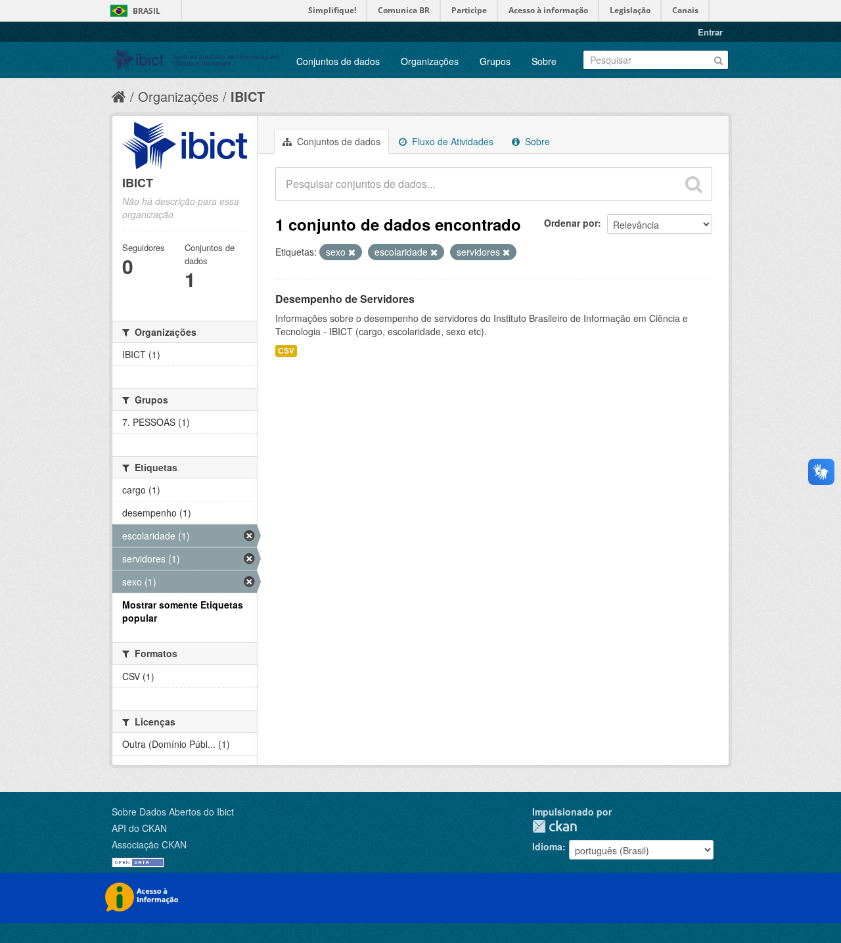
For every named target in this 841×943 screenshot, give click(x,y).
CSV (286, 350)
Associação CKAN (149, 844)
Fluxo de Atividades (451, 141)
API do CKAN (139, 828)
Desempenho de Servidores (345, 298)
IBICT (248, 96)
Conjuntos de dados (338, 61)
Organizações (430, 61)
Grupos (495, 61)
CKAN (554, 826)
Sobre (544, 61)
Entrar (710, 32)
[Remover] (351, 252)
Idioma (547, 846)
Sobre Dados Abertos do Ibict (173, 811)
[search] (693, 184)
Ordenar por (571, 222)
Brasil (146, 10)
